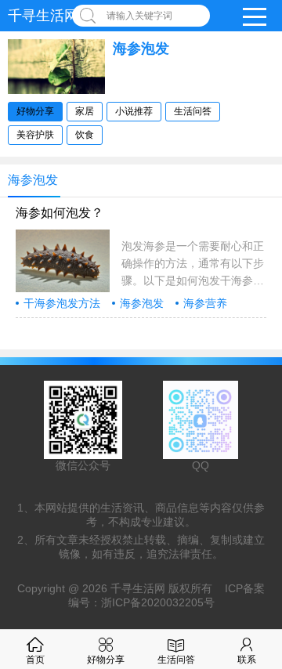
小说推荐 (134, 111)
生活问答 (193, 111)
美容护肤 (35, 134)
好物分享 (35, 111)
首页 (35, 659)
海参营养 (205, 303)
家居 (84, 111)
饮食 (84, 134)
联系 (246, 659)
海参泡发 (142, 303)
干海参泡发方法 (62, 303)
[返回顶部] (265, 586)
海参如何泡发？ (59, 212)
